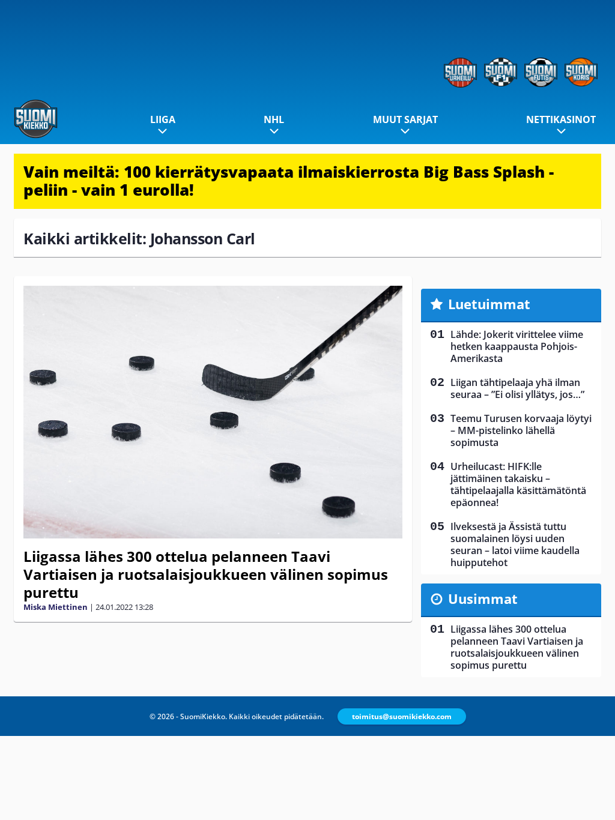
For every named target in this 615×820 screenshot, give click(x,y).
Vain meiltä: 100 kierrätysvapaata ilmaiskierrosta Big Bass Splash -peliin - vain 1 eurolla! (288, 180)
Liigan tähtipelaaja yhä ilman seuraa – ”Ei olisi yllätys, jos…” (517, 388)
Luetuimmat (489, 304)
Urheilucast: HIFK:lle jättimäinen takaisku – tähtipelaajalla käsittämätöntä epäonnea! (518, 484)
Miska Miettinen (55, 606)
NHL (274, 119)
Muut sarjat (405, 119)
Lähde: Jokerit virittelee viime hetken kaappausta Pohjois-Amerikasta (516, 346)
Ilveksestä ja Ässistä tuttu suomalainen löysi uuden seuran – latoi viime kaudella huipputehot (515, 544)
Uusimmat (483, 598)
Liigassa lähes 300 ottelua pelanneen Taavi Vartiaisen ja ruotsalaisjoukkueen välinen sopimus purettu (205, 574)
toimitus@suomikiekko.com (402, 716)
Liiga (162, 119)
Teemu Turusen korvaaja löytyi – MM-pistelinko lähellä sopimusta (521, 430)
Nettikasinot (561, 119)
